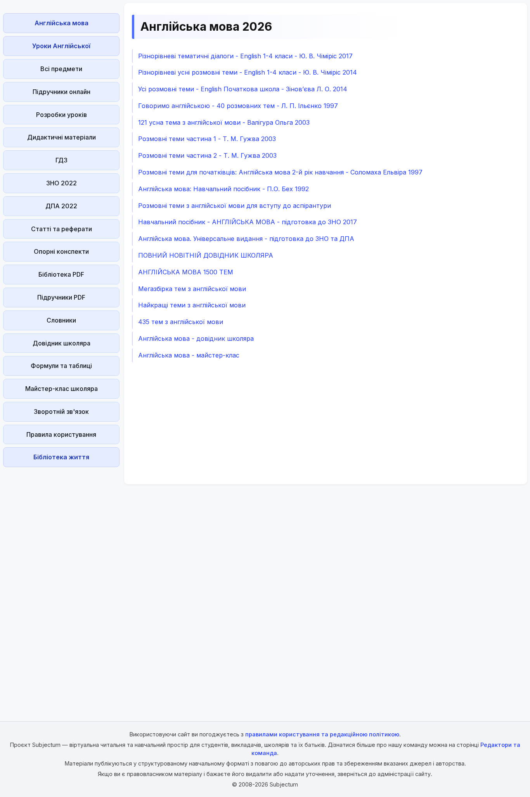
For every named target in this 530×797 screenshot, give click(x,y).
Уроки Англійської (61, 46)
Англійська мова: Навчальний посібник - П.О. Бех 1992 (223, 189)
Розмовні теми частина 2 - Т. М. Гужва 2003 (207, 155)
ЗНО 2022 (61, 183)
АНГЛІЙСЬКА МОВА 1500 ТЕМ (185, 272)
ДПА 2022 (61, 206)
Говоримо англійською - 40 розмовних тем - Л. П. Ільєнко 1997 (238, 106)
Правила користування (61, 434)
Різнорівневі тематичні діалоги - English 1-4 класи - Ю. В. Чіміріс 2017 (245, 56)
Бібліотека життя (61, 457)
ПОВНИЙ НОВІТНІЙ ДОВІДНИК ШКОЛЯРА (205, 255)
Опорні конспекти (61, 251)
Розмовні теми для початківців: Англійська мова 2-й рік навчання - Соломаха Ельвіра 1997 (280, 172)
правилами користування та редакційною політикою (322, 734)
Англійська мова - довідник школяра (196, 338)
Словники (61, 320)
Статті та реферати (61, 229)
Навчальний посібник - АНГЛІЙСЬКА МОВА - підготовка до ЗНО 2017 (247, 222)
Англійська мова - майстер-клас (188, 355)
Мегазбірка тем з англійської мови (192, 289)
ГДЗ (61, 160)
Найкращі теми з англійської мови (192, 305)
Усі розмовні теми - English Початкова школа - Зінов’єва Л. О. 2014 (242, 89)
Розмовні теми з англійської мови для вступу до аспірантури (234, 205)
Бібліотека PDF (61, 274)
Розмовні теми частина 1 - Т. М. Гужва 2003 (207, 139)
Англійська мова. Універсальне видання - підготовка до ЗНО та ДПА (246, 238)
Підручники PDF (61, 297)
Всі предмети (61, 69)
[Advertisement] (61, 586)
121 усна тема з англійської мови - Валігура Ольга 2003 (224, 122)
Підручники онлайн (61, 92)
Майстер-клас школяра (61, 388)
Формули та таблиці (61, 366)
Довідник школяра (61, 343)
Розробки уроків (61, 115)
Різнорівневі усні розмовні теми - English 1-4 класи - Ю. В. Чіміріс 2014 (247, 72)
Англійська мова (61, 23)
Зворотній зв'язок (61, 411)
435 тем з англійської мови (180, 322)
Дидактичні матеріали (61, 137)
